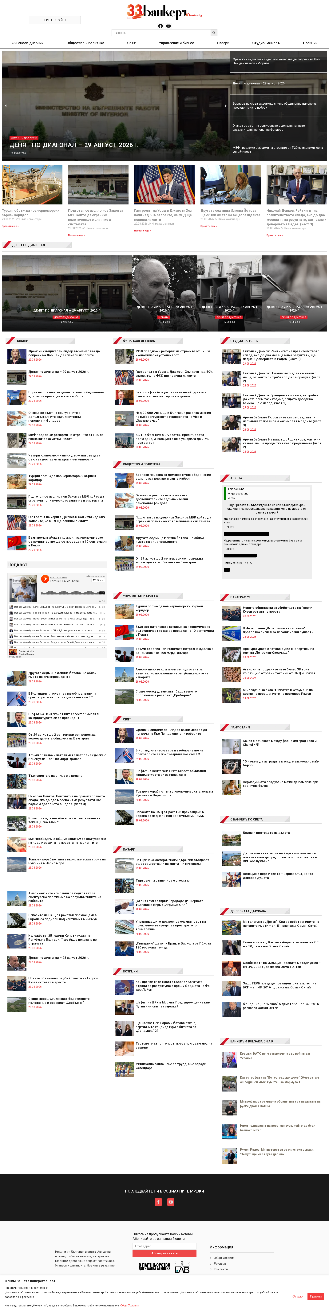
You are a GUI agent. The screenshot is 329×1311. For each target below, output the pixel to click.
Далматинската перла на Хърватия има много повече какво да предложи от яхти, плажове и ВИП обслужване (280, 857)
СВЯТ (127, 719)
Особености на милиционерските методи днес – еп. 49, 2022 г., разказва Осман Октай (282, 964)
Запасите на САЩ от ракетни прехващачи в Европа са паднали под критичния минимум (62, 917)
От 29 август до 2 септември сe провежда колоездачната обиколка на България (62, 736)
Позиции (310, 43)
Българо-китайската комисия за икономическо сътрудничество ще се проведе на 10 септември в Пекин (67, 541)
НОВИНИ (22, 341)
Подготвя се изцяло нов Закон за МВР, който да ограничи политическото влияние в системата (66, 498)
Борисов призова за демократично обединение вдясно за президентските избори (66, 394)
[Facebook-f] (158, 1202)
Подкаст (17, 564)
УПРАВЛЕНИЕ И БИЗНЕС (140, 596)
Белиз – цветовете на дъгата (266, 833)
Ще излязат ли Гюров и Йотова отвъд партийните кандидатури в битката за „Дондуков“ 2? (166, 1027)
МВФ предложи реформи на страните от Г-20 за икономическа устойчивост (65, 436)
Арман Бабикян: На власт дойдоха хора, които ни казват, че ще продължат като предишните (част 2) (282, 443)
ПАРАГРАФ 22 (240, 597)
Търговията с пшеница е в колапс (55, 776)
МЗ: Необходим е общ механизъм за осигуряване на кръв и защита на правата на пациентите (67, 840)
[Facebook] (160, 26)
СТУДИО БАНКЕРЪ (244, 341)
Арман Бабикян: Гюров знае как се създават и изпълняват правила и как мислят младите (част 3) (282, 421)
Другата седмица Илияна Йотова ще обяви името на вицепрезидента (62, 675)
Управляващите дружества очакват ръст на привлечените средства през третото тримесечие (171, 925)
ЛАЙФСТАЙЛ (240, 727)
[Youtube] (168, 26)
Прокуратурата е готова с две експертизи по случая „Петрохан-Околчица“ (278, 650)
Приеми (316, 1296)
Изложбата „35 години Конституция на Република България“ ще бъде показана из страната (62, 939)
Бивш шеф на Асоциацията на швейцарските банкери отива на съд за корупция (171, 394)
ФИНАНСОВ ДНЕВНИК (139, 341)
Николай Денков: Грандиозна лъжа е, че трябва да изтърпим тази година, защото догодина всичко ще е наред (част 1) (281, 399)
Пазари (223, 43)
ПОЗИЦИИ (130, 971)
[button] (6, 106)
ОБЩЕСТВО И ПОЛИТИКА (141, 464)
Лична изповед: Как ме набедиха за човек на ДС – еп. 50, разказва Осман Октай (282, 944)
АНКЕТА (236, 478)
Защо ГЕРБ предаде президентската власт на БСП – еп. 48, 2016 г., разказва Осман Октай (279, 985)
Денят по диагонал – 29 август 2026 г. (58, 372)
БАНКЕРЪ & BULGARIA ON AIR (251, 1041)
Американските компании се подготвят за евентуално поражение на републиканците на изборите (64, 897)
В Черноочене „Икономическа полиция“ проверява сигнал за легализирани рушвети (278, 630)
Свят (131, 43)
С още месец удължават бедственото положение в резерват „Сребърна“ (59, 1000)
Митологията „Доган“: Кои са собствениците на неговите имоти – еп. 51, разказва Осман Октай (281, 923)
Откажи (297, 1296)
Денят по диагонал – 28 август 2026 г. (58, 958)
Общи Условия (129, 1305)
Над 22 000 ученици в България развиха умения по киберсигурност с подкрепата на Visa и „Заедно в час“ (173, 416)
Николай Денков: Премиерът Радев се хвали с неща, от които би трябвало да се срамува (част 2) (281, 377)
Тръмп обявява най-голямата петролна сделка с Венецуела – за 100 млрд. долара (67, 757)
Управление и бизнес (176, 43)
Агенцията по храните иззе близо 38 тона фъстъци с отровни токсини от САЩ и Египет (279, 671)
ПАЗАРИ (129, 849)
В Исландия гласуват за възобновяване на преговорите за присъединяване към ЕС (62, 695)
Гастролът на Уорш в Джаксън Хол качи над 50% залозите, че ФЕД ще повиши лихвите (163, 215)
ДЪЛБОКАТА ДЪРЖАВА (248, 911)
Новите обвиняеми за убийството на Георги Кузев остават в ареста (63, 980)
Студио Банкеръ (266, 43)
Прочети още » (10, 226)
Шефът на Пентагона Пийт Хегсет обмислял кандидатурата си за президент (63, 716)
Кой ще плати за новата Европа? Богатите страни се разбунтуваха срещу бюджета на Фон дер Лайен (174, 985)
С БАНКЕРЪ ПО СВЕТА (246, 819)
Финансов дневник (27, 43)
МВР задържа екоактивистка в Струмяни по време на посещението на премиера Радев (278, 692)
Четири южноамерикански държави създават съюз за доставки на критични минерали (65, 457)
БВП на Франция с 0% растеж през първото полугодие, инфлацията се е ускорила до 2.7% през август (172, 438)
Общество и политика (85, 43)
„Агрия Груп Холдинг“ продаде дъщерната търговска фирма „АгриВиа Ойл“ (169, 903)
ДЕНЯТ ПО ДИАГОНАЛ (28, 245)
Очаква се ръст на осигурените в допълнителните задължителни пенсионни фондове (54, 416)
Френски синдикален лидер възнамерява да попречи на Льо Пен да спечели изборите (64, 353)
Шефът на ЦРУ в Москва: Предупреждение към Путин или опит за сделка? (173, 1004)
